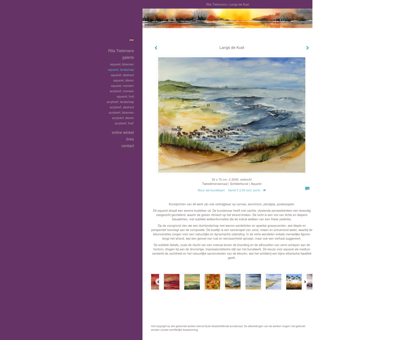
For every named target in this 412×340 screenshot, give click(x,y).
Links (130, 139)
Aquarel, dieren (123, 80)
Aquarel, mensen (122, 85)
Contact (127, 145)
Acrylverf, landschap (120, 102)
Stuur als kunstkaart (229, 190)
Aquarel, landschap (121, 69)
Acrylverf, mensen (122, 91)
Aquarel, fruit (125, 96)
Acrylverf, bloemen (121, 112)
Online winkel (123, 132)
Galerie (128, 57)
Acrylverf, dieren (123, 118)
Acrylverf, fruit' (124, 123)
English (131, 40)
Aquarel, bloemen (122, 64)
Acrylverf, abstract (122, 107)
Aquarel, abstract (122, 75)
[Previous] (158, 281)
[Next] (305, 281)
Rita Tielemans (216, 4)
